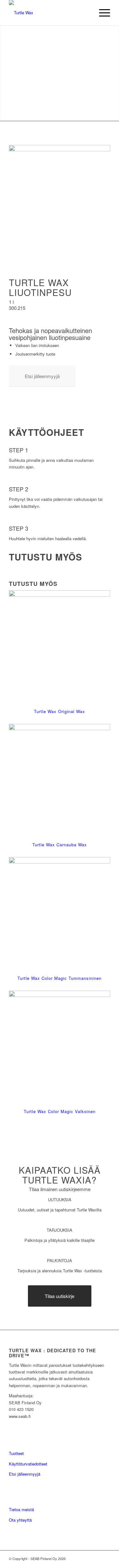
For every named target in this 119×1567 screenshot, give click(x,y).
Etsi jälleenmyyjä (24, 1474)
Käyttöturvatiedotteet (28, 1464)
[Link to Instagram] (105, 1558)
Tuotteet (16, 1453)
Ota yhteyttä (20, 1520)
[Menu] (101, 12)
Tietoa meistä (21, 1509)
